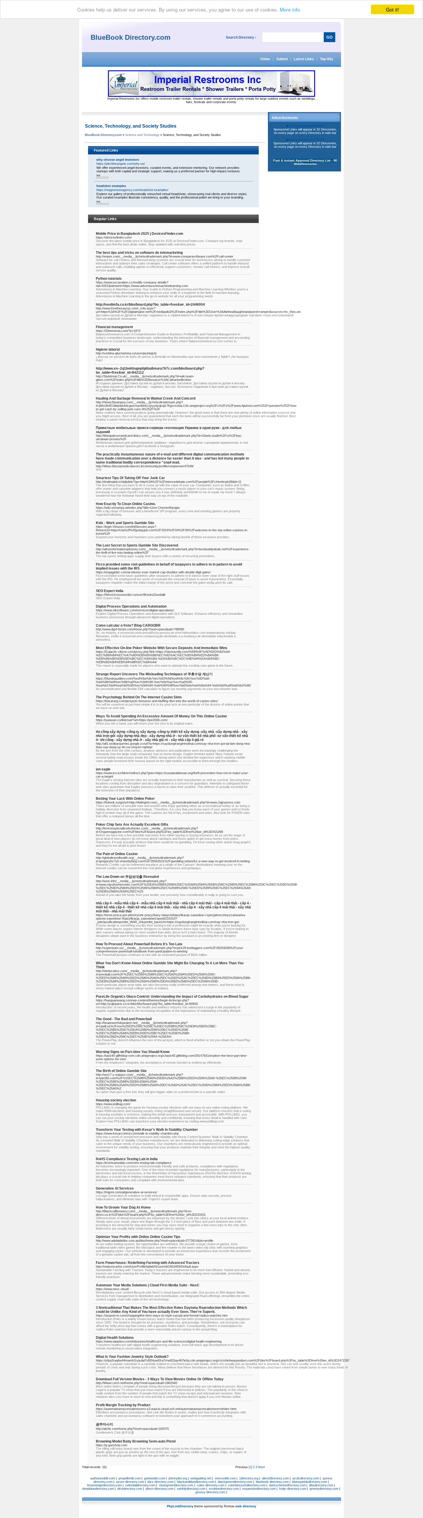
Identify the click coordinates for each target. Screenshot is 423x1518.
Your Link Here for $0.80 (306, 126)
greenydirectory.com (324, 1488)
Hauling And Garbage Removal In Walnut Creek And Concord (145, 398)
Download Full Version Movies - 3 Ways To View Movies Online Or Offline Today (160, 1379)
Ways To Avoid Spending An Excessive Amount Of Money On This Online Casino (161, 716)
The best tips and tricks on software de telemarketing (139, 253)
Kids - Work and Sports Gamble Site (125, 523)
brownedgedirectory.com (104, 1485)
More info (290, 9)
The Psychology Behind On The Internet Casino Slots (139, 697)
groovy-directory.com (210, 1492)
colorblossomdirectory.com (247, 1485)
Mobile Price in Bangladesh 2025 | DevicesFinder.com (139, 234)
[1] (250, 1467)
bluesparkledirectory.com (309, 1481)
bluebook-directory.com (272, 1481)
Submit (282, 59)
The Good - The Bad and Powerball (124, 1019)
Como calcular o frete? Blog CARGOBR (128, 625)
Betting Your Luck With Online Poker (125, 799)
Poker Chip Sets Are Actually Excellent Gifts (132, 825)
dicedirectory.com (129, 1488)
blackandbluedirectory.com (195, 1481)
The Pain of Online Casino (117, 854)
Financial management (114, 327)
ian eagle (103, 769)
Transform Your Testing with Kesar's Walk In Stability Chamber (147, 1130)
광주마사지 (104, 1424)
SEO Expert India (109, 591)
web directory (245, 1506)
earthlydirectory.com (191, 1488)
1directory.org (248, 1478)
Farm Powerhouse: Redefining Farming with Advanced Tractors (147, 1263)
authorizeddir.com (102, 1478)
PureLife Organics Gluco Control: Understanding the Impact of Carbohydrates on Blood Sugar (172, 997)
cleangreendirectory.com (176, 1485)
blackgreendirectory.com (235, 1481)
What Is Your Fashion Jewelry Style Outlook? (132, 1357)
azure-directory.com (130, 1481)
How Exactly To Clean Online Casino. (126, 504)
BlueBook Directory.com (103, 135)
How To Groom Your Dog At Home (123, 1207)
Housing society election (116, 1100)
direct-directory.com (160, 1488)
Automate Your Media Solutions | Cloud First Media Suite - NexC (147, 1285)
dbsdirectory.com (321, 1485)
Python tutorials (109, 279)
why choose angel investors (117, 159)
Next (261, 1467)
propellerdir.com (130, 1478)
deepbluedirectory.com (98, 1488)
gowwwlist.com (154, 1478)
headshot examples (111, 186)
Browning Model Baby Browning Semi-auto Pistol (136, 1441)
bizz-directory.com (161, 1481)
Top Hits (326, 59)
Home (265, 59)
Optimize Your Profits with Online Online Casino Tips (138, 1237)
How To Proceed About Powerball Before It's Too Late (139, 944)
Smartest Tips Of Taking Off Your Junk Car (130, 478)
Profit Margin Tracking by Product (123, 1405)
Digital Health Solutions (115, 1338)
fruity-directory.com (292, 1488)
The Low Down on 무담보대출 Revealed (127, 877)
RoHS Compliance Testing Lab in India (127, 1159)
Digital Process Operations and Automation (131, 606)
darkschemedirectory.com (287, 1485)
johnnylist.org (178, 1478)
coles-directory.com (210, 1485)
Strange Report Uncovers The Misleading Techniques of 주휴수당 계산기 (154, 674)
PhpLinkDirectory (180, 1506)
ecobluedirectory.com (224, 1488)
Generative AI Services (115, 1188)
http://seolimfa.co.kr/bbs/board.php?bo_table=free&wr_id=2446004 (150, 305)
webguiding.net (200, 1478)
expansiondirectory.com (259, 1488)
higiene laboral (108, 349)
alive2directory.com (275, 1478)
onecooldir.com (225, 1478)
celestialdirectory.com (140, 1485)
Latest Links (304, 59)
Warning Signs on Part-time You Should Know (132, 1052)
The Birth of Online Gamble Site (121, 1071)
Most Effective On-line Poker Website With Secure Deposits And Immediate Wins (161, 648)
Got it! (392, 9)
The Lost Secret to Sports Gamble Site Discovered (137, 545)
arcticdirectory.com (305, 1478)
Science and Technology (142, 135)
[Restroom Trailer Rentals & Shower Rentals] (211, 95)
